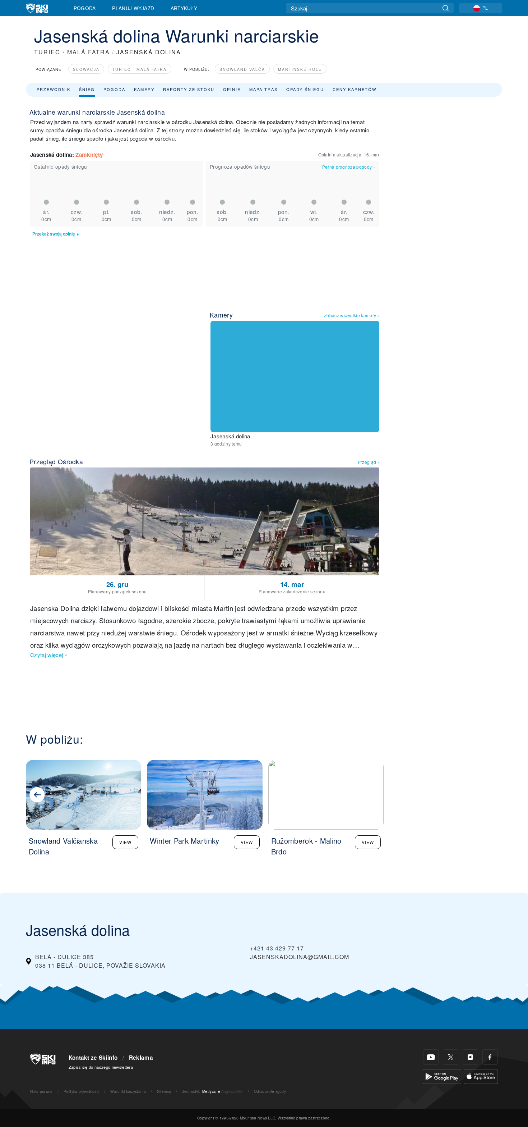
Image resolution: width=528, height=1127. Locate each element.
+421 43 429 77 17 (277, 948)
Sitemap (164, 1091)
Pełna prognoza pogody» (349, 167)
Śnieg (87, 89)
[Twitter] (450, 1057)
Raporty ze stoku (188, 89)
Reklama (141, 1058)
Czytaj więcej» (49, 654)
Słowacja (86, 69)
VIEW (125, 842)
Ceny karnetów (354, 89)
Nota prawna (41, 1091)
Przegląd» (369, 462)
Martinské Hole (300, 69)
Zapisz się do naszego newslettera (101, 1067)
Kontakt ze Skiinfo (93, 1058)
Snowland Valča (242, 69)
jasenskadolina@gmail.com (299, 957)
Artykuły (184, 8)
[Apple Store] (481, 1076)
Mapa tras (263, 89)
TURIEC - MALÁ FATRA (72, 52)
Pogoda (85, 8)
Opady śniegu (305, 89)
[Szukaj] (445, 8)
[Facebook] (490, 1057)
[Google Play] (442, 1076)
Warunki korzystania (128, 1091)
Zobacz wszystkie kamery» (352, 315)
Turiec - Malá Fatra (139, 69)
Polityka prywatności (81, 1091)
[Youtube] (431, 1057)
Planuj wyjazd (133, 8)
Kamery (144, 89)
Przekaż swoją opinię (53, 234)
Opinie (232, 89)
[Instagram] (470, 1057)
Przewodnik (53, 89)
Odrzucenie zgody (270, 1091)
